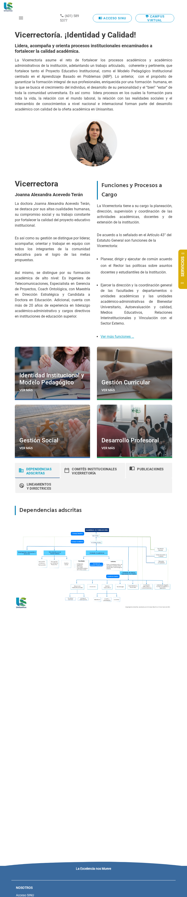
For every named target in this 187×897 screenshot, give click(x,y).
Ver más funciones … (117, 336)
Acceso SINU (25, 895)
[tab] (37, 470)
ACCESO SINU (114, 18)
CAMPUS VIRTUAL (155, 18)
